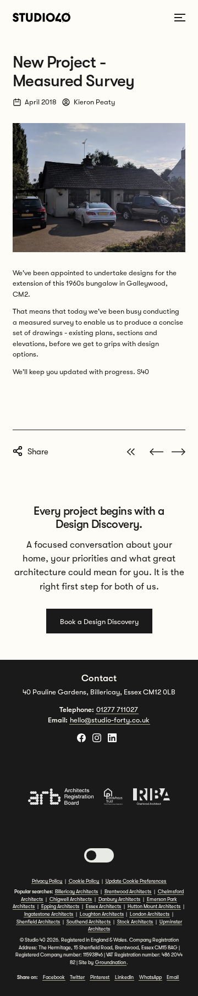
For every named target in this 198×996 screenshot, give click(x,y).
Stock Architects (135, 922)
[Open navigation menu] (179, 17)
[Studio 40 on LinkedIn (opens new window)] (112, 737)
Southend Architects (89, 922)
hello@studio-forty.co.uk (110, 720)
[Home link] (41, 17)
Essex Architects (103, 906)
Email (173, 977)
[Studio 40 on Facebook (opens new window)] (81, 737)
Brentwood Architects (128, 891)
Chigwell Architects (71, 899)
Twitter (77, 977)
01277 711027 (117, 709)
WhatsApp (150, 977)
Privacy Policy (47, 881)
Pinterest (99, 977)
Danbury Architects (119, 899)
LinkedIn (124, 977)
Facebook (54, 977)
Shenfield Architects (38, 922)
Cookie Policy (84, 881)
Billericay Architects (76, 891)
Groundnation (110, 962)
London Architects (149, 914)
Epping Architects (60, 906)
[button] (99, 855)
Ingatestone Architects (48, 914)
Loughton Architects (102, 914)
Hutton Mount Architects (154, 906)
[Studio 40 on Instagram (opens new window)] (96, 737)
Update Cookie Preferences (136, 881)
